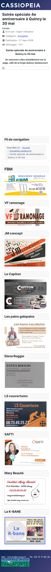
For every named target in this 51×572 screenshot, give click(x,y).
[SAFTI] (25, 452)
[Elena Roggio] (24, 375)
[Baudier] (25, 184)
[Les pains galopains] (25, 335)
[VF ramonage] (24, 216)
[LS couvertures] (25, 414)
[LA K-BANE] (24, 530)
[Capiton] (25, 294)
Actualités (23, 36)
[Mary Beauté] (24, 491)
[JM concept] (24, 252)
